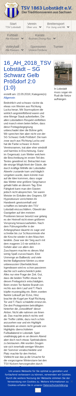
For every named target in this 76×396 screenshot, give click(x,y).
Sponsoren (38, 48)
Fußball (12, 36)
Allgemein (9, 97)
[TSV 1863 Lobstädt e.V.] (38, 10)
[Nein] (71, 381)
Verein (32, 25)
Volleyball (12, 48)
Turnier (58, 46)
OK (38, 390)
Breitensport (55, 25)
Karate (40, 36)
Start (13, 25)
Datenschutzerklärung (55, 385)
